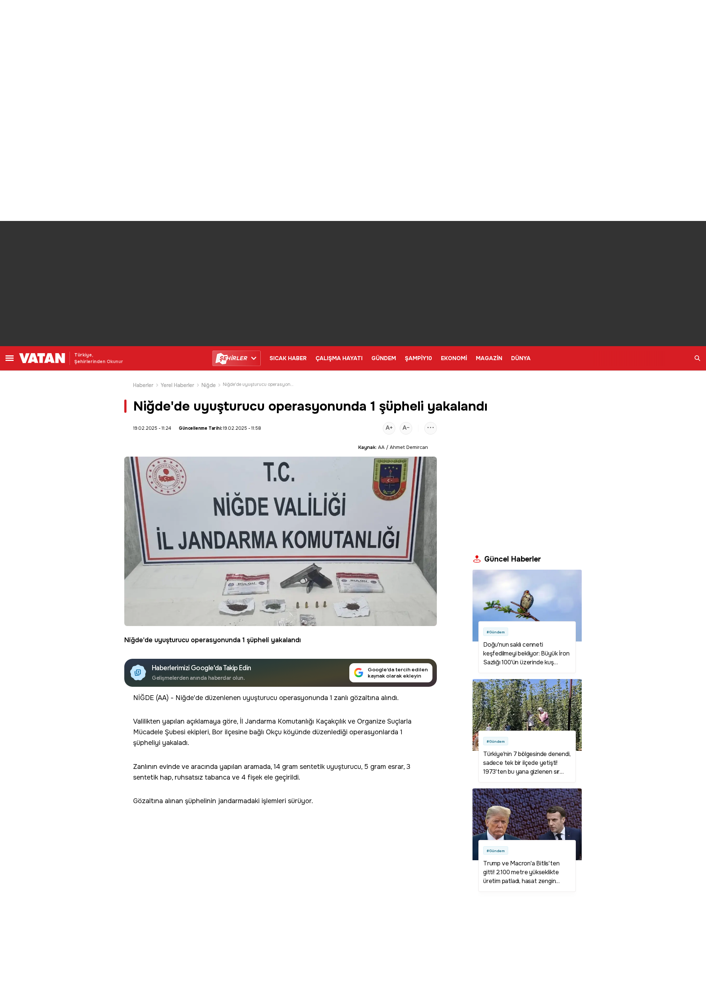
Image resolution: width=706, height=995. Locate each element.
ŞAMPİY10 (418, 358)
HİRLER (233, 358)
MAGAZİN (489, 358)
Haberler (143, 385)
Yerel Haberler (178, 385)
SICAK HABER (288, 358)
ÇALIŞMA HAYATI (339, 358)
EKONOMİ (454, 358)
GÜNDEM (383, 358)
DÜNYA (521, 358)
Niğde (209, 385)
